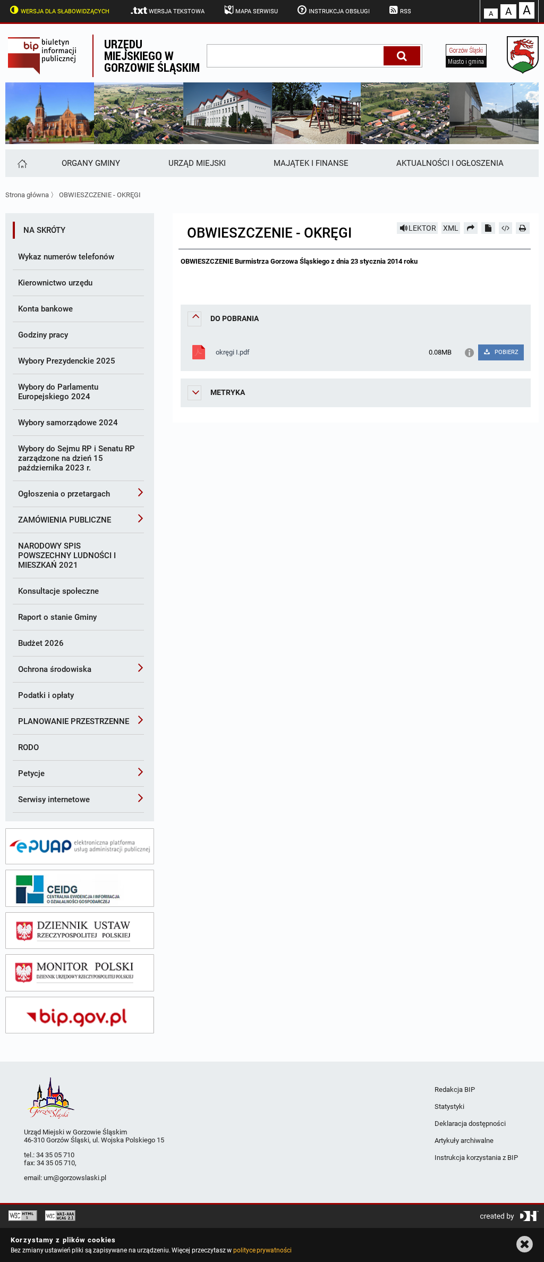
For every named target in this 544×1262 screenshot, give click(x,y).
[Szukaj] (402, 55)
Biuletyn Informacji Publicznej (48, 56)
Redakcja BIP (455, 1089)
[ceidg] (79, 888)
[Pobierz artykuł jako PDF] (488, 228)
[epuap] (79, 846)
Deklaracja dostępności (470, 1124)
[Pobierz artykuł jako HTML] (506, 228)
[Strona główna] (21, 163)
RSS (405, 11)
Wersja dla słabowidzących (65, 11)
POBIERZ (505, 352)
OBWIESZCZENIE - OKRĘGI (100, 195)
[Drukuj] (523, 228)
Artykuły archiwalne (464, 1141)
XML (450, 228)
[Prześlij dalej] (471, 228)
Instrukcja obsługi (339, 11)
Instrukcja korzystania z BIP (476, 1158)
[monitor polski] (79, 972)
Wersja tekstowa (177, 11)
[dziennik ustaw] (79, 930)
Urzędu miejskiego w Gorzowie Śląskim (152, 55)
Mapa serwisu (256, 11)
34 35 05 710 (55, 1155)
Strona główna (27, 195)
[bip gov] (79, 1015)
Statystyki (449, 1106)
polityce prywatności (262, 1250)
